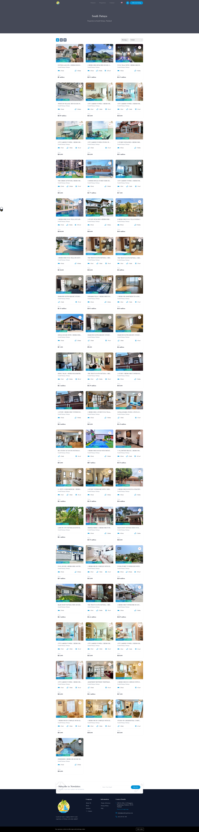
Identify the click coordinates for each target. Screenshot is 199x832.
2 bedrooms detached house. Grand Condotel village (107, 65)
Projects (93, 3)
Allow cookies (140, 829)
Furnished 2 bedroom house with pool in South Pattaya (78, 759)
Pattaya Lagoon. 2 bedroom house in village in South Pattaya (80, 65)
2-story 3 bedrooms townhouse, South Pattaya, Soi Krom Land (80, 412)
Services (88, 808)
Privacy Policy (105, 806)
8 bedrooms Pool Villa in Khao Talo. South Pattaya (136, 219)
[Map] (65, 40)
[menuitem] (119, 6)
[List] (61, 40)
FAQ (102, 808)
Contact (112, 3)
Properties (102, 3)
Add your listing (136, 3)
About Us (88, 803)
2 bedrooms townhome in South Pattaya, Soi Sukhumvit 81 (138, 605)
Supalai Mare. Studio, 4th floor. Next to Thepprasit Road (138, 412)
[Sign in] (127, 2)
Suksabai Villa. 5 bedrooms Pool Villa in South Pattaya (108, 296)
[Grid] (57, 40)
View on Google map (122, 809)
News (87, 806)
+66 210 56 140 (122, 817)
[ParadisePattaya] (58, 2)
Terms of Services (105, 803)
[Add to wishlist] (80, 47)
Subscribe (135, 787)
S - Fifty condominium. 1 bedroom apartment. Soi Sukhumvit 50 (81, 489)
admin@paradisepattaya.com (125, 813)
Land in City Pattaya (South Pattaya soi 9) (73, 528)
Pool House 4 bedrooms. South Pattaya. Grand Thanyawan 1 (79, 566)
